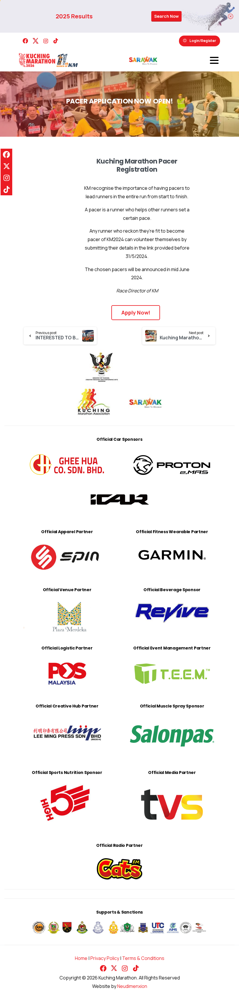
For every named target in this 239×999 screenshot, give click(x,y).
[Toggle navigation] (214, 60)
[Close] (230, 16)
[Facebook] (25, 41)
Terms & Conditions (143, 958)
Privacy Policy (104, 958)
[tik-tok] (56, 41)
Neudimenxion (132, 986)
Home (81, 958)
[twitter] (35, 41)
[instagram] (46, 41)
